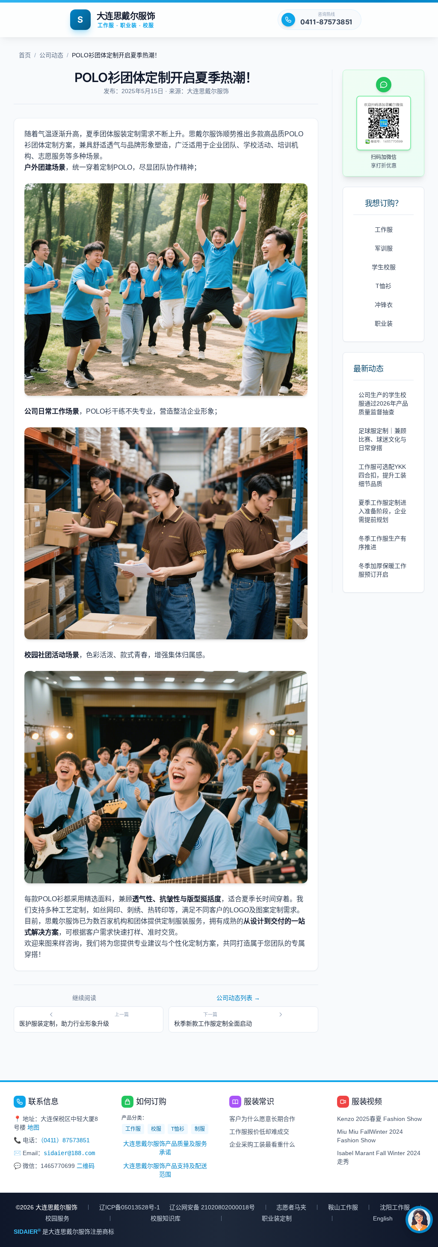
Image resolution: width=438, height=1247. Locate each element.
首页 (25, 55)
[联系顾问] (419, 1219)
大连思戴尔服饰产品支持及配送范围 (165, 1170)
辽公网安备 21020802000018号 (212, 1207)
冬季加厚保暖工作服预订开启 (382, 570)
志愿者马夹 (291, 1207)
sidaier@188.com (69, 1153)
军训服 (384, 248)
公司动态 (51, 55)
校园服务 (57, 1218)
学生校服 (384, 267)
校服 (156, 1129)
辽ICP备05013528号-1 (129, 1207)
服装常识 (259, 1101)
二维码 (86, 1165)
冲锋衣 (384, 304)
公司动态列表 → (238, 997)
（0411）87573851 (65, 1140)
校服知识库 (166, 1218)
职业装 (384, 323)
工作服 (384, 229)
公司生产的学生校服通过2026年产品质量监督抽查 (383, 403)
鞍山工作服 (343, 1207)
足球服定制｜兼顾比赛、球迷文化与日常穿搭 (382, 439)
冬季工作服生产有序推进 (382, 542)
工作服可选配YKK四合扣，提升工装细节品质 (382, 475)
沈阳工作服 (395, 1207)
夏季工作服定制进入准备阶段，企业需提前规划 (382, 511)
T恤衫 (383, 285)
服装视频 (367, 1101)
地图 (33, 1127)
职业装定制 (277, 1218)
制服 (200, 1129)
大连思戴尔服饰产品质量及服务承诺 (165, 1148)
